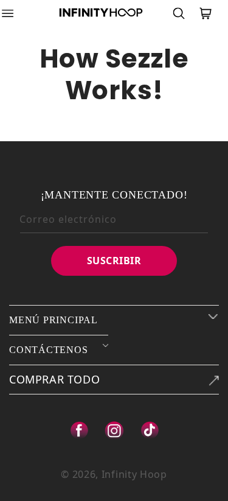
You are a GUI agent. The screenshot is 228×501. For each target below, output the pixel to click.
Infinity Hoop (134, 474)
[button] (15, 13)
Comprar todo (54, 379)
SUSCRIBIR (114, 260)
